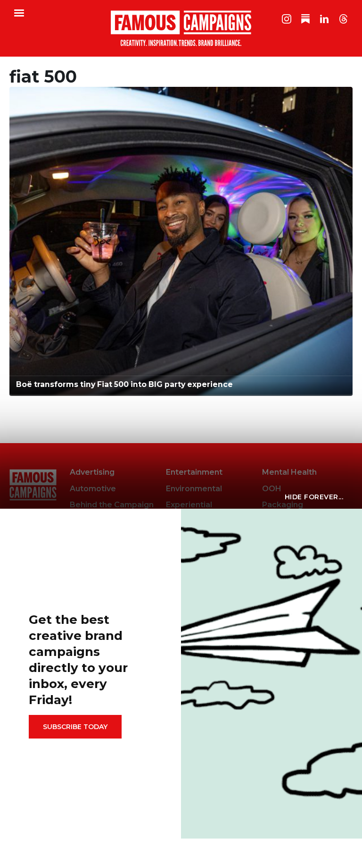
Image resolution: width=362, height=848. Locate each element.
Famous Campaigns (181, 28)
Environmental (194, 488)
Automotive (93, 488)
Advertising (92, 472)
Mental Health (289, 472)
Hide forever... (314, 497)
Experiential (189, 504)
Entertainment (194, 472)
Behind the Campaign (112, 504)
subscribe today (75, 726)
